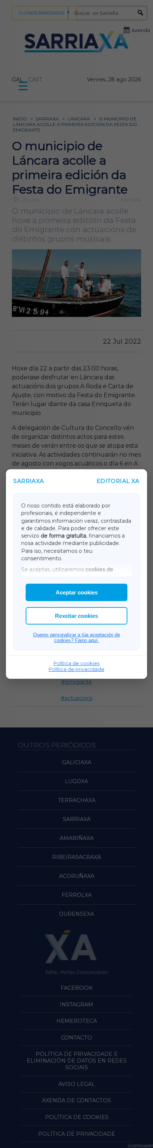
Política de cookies (76, 663)
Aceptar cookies (77, 592)
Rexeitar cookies (76, 616)
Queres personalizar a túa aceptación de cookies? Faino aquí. (76, 637)
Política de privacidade (76, 669)
